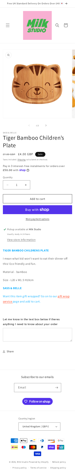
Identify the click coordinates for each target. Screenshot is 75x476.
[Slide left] (29, 125)
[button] (7, 25)
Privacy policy (19, 467)
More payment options (37, 218)
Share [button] (10, 351)
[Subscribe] (56, 387)
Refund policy (59, 462)
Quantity (7, 177)
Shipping (22, 159)
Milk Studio (22, 461)
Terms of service (38, 467)
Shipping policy (58, 467)
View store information (21, 239)
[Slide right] (46, 125)
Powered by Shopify (39, 461)
